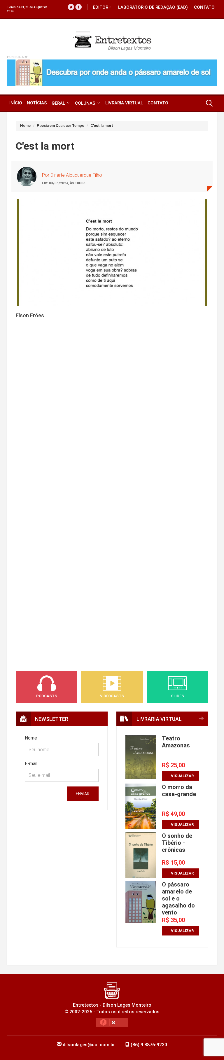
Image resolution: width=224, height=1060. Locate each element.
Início (15, 103)
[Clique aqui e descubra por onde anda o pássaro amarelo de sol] (112, 72)
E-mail (31, 763)
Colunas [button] (86, 103)
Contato (204, 7)
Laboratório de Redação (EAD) (153, 7)
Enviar (83, 793)
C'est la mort (101, 125)
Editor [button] (100, 7)
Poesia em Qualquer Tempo (60, 125)
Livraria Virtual (124, 103)
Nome (31, 738)
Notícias (37, 103)
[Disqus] (112, 422)
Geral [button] (59, 103)
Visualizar (182, 776)
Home (25, 125)
